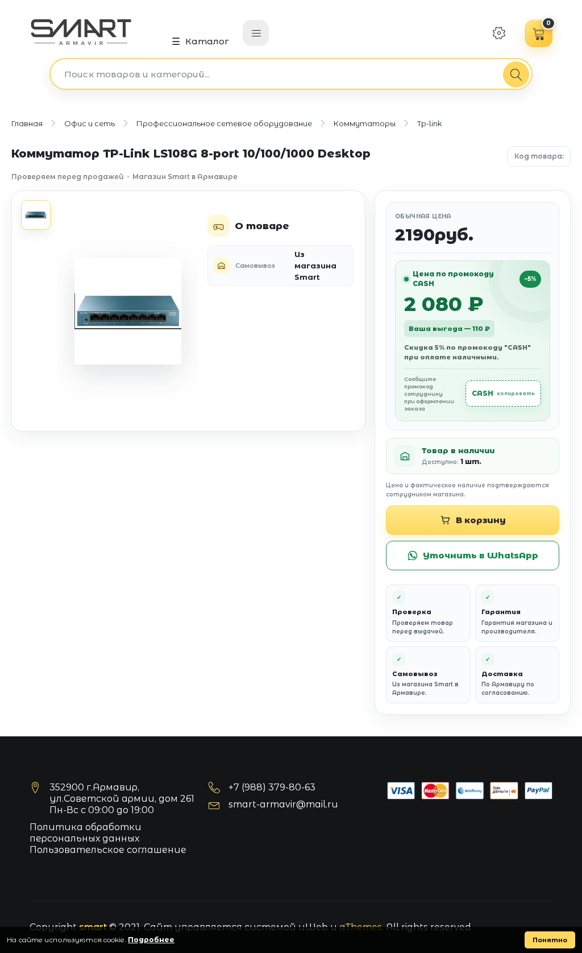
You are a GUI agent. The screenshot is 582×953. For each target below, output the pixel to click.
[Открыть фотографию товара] (127, 311)
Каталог (207, 41)
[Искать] (516, 74)
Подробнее (151, 939)
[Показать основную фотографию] (36, 215)
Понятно (550, 940)
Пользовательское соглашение (108, 849)
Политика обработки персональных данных (86, 833)
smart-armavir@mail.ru (283, 804)
